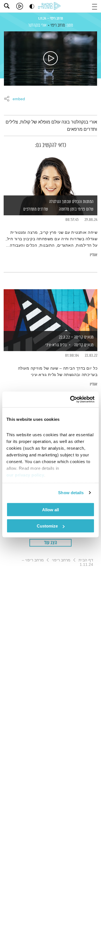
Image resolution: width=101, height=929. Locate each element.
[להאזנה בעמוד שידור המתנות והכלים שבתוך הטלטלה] (50, 175)
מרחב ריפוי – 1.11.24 (50, 18)
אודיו (93, 255)
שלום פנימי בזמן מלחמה (76, 209)
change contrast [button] (31, 6)
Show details (71, 492)
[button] (94, 6)
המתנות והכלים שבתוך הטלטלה (71, 201)
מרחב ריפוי (57, 25)
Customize (47, 526)
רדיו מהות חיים (50, 6)
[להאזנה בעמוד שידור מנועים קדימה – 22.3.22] (50, 310)
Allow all (50, 509)
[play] (19, 6)
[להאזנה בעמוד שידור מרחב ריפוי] (50, 58)
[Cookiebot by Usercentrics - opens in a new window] (71, 399)
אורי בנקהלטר (37, 25)
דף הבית (86, 560)
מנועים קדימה (84, 345)
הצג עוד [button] (50, 543)
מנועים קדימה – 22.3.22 (76, 337)
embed (19, 99)
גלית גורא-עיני (56, 345)
